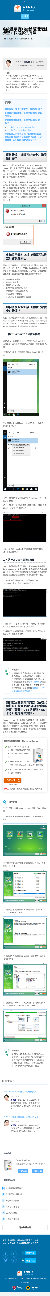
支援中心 (20, 1240)
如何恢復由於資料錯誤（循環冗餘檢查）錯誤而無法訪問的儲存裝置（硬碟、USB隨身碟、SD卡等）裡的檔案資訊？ (23, 137)
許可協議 (11, 1243)
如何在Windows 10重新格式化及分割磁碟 (19, 1092)
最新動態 (11, 1240)
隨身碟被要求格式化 (15, 762)
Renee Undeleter (23, 1160)
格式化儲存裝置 (35, 682)
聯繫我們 (28, 1240)
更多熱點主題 (25, 1227)
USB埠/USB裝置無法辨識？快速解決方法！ (20, 1117)
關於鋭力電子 (32, 1243)
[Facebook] (5, 1254)
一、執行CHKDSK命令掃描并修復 (21, 127)
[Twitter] (5, 1260)
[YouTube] (14, 1254)
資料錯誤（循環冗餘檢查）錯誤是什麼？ (23, 109)
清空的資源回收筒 (18, 750)
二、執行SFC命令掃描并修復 (19, 130)
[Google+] (14, 1260)
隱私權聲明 (21, 1243)
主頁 (4, 1240)
